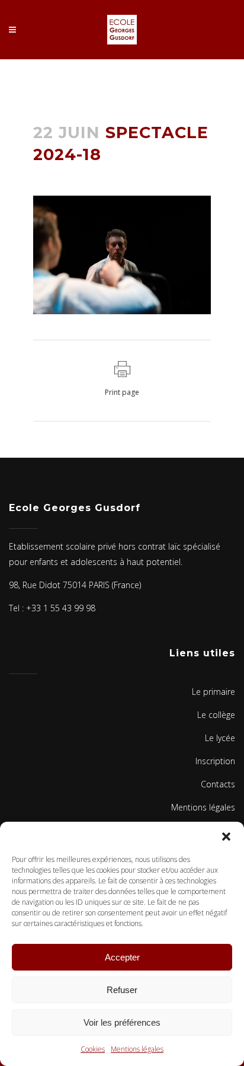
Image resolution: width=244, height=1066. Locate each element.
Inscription (215, 761)
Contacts (218, 784)
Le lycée (220, 737)
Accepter (122, 957)
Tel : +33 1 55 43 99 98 (52, 608)
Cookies (93, 1049)
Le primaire (213, 691)
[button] (226, 836)
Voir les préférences (122, 1022)
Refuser (122, 990)
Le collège (216, 714)
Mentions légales (137, 1049)
